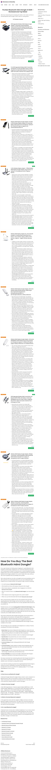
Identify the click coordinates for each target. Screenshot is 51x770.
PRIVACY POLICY (41, 63)
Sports (39, 54)
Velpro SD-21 (40, 18)
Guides (17, 4)
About (39, 33)
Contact (40, 35)
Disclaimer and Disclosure (43, 29)
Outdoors (40, 58)
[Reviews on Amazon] (5, 462)
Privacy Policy (41, 31)
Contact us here (22, 666)
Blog (10, 4)
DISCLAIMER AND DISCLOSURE (43, 4)
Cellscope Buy (41, 23)
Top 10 (20, 4)
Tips (39, 52)
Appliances (40, 50)
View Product (31, 61)
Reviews (5, 4)
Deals (13, 4)
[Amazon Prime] (32, 59)
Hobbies (40, 56)
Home (2, 4)
